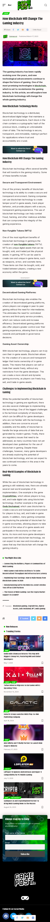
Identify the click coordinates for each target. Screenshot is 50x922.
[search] (45, 5)
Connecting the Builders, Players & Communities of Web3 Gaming (24, 565)
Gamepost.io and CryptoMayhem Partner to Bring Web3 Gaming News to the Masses (21, 802)
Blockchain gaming (20, 606)
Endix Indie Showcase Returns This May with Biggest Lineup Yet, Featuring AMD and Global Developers (22, 656)
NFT (33, 608)
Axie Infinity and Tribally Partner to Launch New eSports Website (23, 744)
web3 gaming (40, 608)
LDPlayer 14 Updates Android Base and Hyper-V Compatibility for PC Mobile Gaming (23, 773)
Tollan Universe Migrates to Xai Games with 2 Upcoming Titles (22, 687)
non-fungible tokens (24, 244)
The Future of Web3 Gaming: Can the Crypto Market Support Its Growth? (24, 593)
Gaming (7, 769)
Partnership (15, 798)
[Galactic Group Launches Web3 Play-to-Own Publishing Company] (24, 704)
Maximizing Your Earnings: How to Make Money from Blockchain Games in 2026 (24, 579)
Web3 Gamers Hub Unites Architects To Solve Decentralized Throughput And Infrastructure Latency (25, 572)
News (6, 650)
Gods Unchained (11, 506)
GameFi (7, 682)
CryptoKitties (9, 496)
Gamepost (13, 36)
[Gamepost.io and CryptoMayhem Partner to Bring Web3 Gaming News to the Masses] (24, 790)
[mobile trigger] (5, 5)
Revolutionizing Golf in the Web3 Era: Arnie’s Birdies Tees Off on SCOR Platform (24, 586)
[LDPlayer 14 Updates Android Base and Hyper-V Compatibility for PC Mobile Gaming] (24, 761)
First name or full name (15, 833)
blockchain (40, 85)
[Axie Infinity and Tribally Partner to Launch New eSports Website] (24, 732)
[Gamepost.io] (25, 5)
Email (7, 843)
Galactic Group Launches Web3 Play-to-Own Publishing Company (21, 716)
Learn (6, 13)
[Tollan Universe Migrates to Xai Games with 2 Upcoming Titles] (24, 675)
